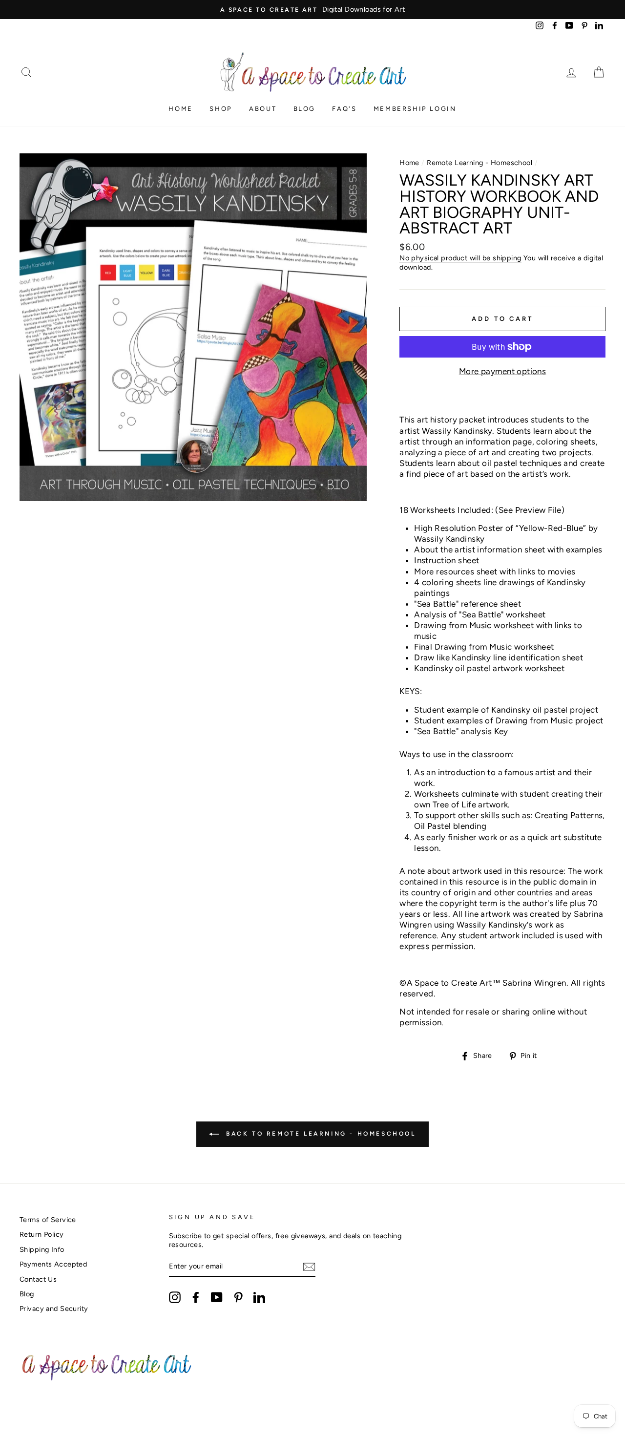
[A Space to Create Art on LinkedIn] (259, 1297)
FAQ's (344, 108)
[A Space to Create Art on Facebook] (196, 1297)
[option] (312, 9)
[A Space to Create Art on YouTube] (217, 1297)
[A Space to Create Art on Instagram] (175, 1297)
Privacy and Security (54, 1308)
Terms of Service (48, 1219)
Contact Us (38, 1279)
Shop (220, 108)
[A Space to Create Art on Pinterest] (238, 1297)
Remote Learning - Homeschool (479, 162)
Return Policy (42, 1234)
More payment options (502, 371)
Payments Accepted (53, 1264)
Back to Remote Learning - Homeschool (319, 1133)
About (262, 108)
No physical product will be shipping (460, 258)
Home (180, 108)
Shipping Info (42, 1249)
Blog (304, 108)
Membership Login (415, 108)
